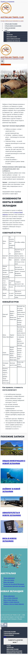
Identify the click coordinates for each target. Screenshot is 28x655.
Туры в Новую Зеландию (13, 26)
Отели (8, 32)
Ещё (5, 637)
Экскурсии (10, 34)
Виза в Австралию (12, 36)
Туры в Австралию (11, 24)
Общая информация (9, 578)
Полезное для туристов (13, 40)
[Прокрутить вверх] (2, 625)
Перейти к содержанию (7, 1)
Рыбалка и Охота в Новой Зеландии (14, 604)
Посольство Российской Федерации (14, 584)
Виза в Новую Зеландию (13, 38)
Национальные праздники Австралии (14, 586)
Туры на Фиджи (10, 28)
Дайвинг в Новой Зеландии (11, 602)
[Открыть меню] (2, 62)
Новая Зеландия (6, 64)
